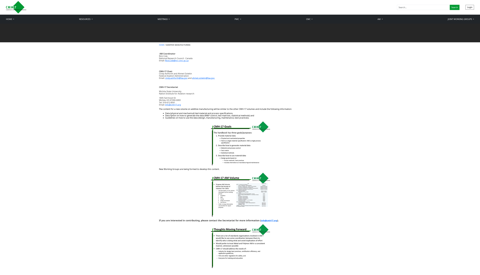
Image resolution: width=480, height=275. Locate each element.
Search (454, 7)
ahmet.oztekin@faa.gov (203, 78)
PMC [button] (237, 19)
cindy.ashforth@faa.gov (176, 78)
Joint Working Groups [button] (460, 19)
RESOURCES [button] (85, 19)
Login (469, 7)
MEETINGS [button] (163, 19)
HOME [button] (9, 19)
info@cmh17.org (173, 104)
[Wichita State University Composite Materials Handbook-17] (16, 7)
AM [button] (379, 19)
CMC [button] (308, 19)
